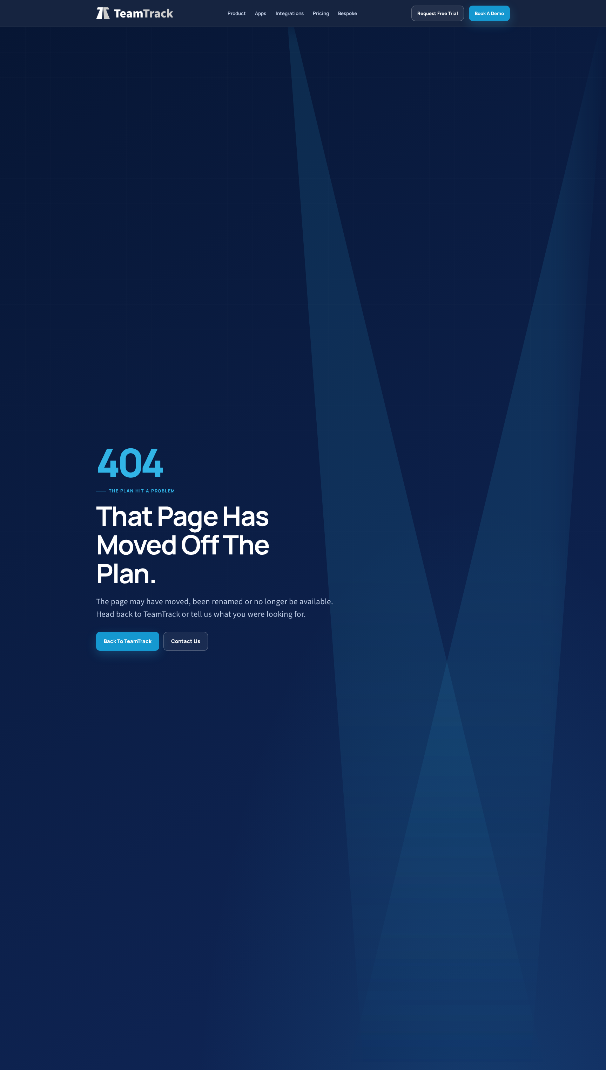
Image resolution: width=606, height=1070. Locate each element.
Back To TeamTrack (128, 640)
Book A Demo (489, 13)
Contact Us (185, 640)
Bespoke (347, 13)
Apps (260, 13)
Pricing (321, 13)
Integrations (290, 13)
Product (237, 13)
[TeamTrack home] (134, 13)
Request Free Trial (437, 13)
